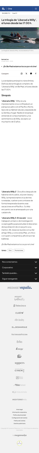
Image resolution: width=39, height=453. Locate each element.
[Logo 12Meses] (19, 377)
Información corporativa (19, 412)
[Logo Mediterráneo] (19, 399)
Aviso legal (19, 409)
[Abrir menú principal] (36, 9)
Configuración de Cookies (19, 418)
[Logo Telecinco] (19, 305)
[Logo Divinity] (19, 320)
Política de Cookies (19, 420)
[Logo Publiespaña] (19, 392)
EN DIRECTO (6, 13)
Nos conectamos (9, 262)
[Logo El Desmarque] (19, 327)
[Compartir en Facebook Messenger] (31, 74)
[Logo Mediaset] (19, 289)
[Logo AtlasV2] (19, 385)
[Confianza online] (19, 445)
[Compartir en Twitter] (26, 74)
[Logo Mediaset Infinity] (20, 298)
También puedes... (10, 273)
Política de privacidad (19, 415)
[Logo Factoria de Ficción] (19, 334)
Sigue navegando (9, 278)
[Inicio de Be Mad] (3, 9)
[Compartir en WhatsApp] (22, 74)
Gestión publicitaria (19, 423)
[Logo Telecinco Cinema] (19, 370)
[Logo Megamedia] (20, 435)
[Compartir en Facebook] (36, 74)
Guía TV (14, 13)
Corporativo (7, 267)
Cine (10, 9)
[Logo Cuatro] (19, 312)
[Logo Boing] (19, 341)
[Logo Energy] (19, 348)
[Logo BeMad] (19, 356)
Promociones (19, 250)
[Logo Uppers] (19, 363)
